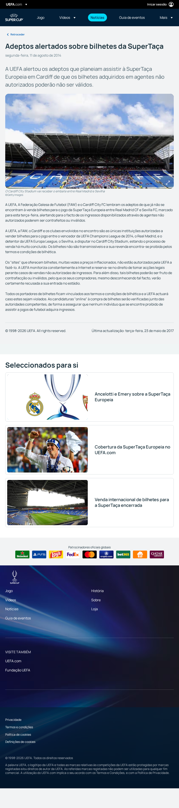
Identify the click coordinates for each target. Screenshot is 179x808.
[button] (67, 17)
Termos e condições (19, 727)
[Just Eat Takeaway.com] (140, 554)
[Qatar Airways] (157, 554)
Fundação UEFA (17, 670)
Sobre (96, 600)
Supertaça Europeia (14, 17)
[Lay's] (56, 554)
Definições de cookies (20, 742)
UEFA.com (13, 661)
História (97, 590)
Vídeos (10, 600)
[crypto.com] (106, 554)
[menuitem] (42, 17)
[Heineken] (22, 554)
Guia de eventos (18, 618)
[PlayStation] (39, 554)
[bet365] (123, 554)
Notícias (11, 608)
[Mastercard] (90, 554)
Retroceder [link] (17, 34)
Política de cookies (18, 734)
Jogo (9, 590)
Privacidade (13, 720)
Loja (94, 608)
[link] (40, 17)
